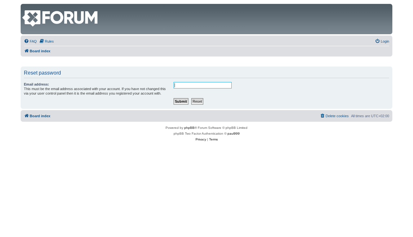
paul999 (233, 133)
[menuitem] (30, 41)
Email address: (36, 84)
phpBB (189, 127)
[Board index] (26, 7)
